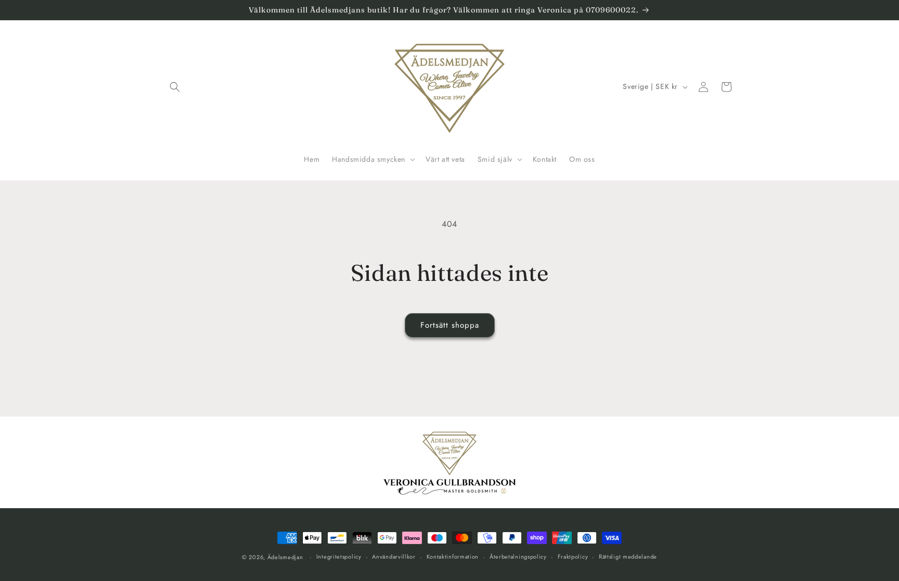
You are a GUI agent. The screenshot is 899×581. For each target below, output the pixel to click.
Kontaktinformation (453, 556)
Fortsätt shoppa (449, 325)
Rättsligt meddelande (628, 556)
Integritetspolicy (339, 556)
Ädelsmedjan (285, 557)
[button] (174, 86)
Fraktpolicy (573, 556)
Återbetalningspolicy (518, 556)
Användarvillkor (394, 556)
